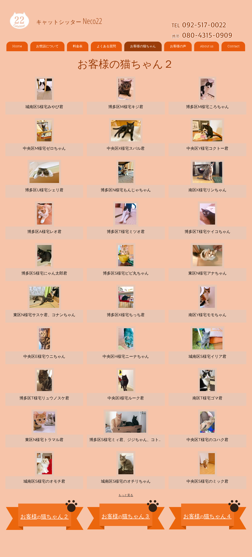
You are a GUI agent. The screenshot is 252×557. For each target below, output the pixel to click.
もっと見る (125, 495)
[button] (44, 96)
